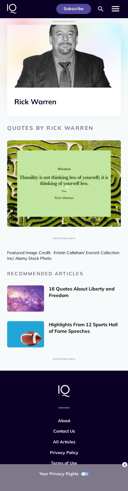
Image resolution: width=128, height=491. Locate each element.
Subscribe (74, 8)
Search (100, 9)
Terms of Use (64, 463)
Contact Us (64, 431)
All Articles (64, 442)
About (64, 420)
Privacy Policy (64, 452)
